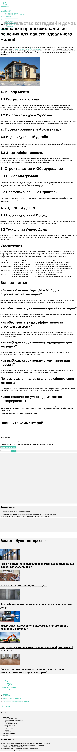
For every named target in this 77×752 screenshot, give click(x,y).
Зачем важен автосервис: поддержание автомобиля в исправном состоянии (24, 750)
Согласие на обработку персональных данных (16, 701)
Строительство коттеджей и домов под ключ (28, 49)
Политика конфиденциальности (12, 698)
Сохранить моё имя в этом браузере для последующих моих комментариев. (27, 444)
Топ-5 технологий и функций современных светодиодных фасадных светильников (26, 743)
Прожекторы (9, 26)
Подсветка (8, 16)
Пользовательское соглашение (12, 700)
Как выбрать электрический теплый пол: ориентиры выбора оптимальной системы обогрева (29, 514)
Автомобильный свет (9, 733)
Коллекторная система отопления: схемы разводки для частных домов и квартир (26, 516)
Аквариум (5, 735)
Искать (14, 451)
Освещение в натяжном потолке (15, 14)
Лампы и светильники (7, 19)
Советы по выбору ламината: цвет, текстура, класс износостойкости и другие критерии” (32, 670)
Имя (1, 441)
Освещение (6, 717)
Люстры (7, 24)
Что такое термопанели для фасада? (23, 585)
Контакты (5, 694)
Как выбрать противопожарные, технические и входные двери (20, 748)
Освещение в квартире (12, 13)
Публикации (6, 695)
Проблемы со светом (11, 18)
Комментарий (5, 437)
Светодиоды (9, 21)
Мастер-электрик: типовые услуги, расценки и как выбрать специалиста (23, 745)
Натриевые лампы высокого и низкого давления (16, 511)
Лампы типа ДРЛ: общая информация (13, 513)
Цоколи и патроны (10, 23)
